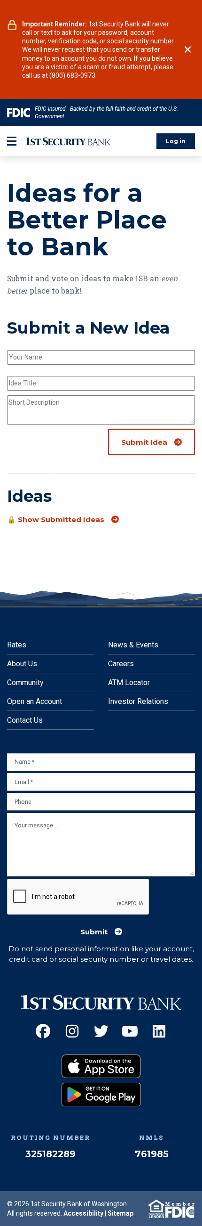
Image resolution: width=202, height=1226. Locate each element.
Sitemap (120, 1213)
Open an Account (34, 701)
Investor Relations (138, 701)
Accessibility (83, 1213)
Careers (121, 663)
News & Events (133, 644)
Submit (94, 932)
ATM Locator (129, 682)
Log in (176, 141)
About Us (22, 663)
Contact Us (25, 720)
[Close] (187, 49)
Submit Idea (144, 442)
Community (25, 682)
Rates (16, 644)
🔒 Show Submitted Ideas (55, 519)
